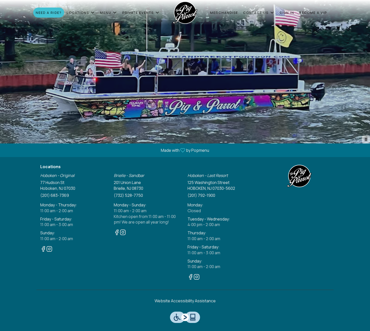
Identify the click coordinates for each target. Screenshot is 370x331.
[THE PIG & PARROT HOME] (185, 12)
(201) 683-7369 (54, 195)
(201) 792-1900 (201, 195)
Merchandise (224, 12)
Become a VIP (313, 12)
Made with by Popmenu (106, 150)
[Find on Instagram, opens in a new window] (49, 249)
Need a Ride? (49, 12)
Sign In (287, 12)
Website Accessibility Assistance (185, 301)
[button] (81, 13)
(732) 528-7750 (128, 195)
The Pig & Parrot (299, 176)
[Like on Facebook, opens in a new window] (43, 249)
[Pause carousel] (366, 139)
